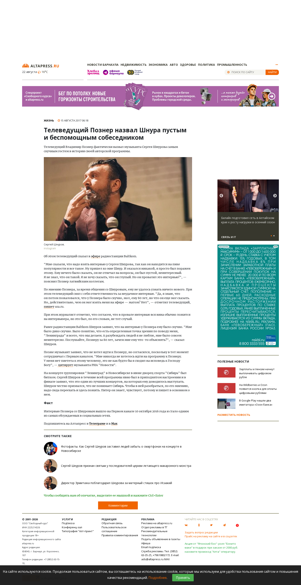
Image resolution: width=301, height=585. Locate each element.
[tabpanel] (248, 212)
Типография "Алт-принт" (78, 531)
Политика (206, 65)
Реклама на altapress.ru (156, 523)
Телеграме (97, 423)
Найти (272, 72)
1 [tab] (271, 236)
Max (114, 423)
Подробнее (157, 577)
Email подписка (151, 547)
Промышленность (232, 65)
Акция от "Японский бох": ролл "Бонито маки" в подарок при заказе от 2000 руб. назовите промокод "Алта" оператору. (211, 547)
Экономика (158, 65)
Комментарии (118, 505)
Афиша (145, 543)
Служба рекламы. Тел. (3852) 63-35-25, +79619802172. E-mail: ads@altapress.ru (160, 555)
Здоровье (188, 65)
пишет (49, 306)
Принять (183, 577)
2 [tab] (274, 236)
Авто (174, 65)
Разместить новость (233, 415)
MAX (167, 559)
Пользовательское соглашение (114, 529)
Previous (221, 196)
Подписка (68, 523)
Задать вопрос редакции (201, 532)
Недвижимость (134, 65)
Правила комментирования (120, 535)
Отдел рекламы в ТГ (154, 527)
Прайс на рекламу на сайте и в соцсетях (211, 536)
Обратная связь (112, 523)
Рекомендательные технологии (154, 533)
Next (275, 196)
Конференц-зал (72, 527)
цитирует (65, 365)
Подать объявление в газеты (160, 539)
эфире (95, 256)
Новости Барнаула (103, 65)
